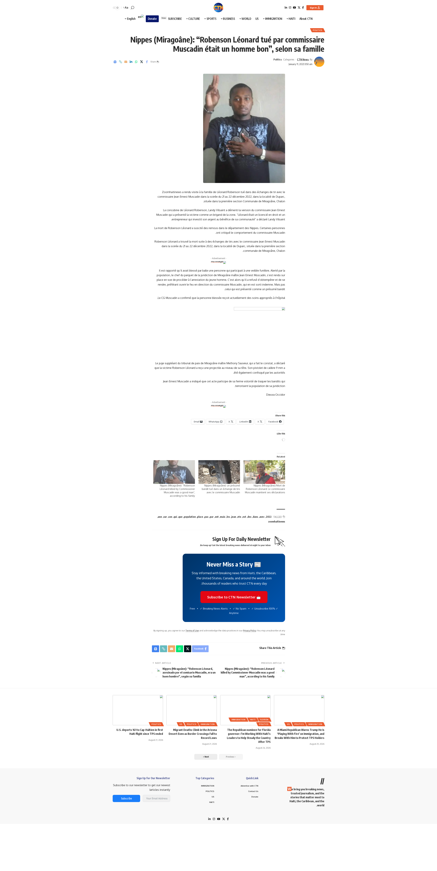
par (212, 516)
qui (175, 516)
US (288, 724)
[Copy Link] (120, 62)
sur (165, 516)
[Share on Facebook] (146, 62)
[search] (132, 8)
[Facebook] (303, 7)
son (170, 516)
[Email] (125, 62)
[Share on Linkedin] (131, 62)
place (200, 516)
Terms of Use (192, 630)
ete (239, 516)
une (160, 516)
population (190, 516)
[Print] (115, 62)
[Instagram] (290, 7)
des (249, 516)
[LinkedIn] (286, 7)
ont (217, 516)
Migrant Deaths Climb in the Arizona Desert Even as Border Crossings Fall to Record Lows (193, 733)
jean (233, 516)
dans (255, 516)
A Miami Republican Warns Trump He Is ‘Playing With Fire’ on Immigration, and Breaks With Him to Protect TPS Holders (299, 733)
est (244, 516)
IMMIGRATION (315, 724)
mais (222, 516)
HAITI (253, 720)
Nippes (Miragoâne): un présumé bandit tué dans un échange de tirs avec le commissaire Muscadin (221, 489)
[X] (299, 7)
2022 (269, 516)
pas (206, 516)
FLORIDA (264, 720)
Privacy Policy (249, 630)
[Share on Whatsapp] (136, 62)
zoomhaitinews (276, 521)
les (228, 516)
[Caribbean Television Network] (218, 8)
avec (262, 516)
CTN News (303, 59)
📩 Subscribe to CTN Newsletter (234, 597)
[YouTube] (294, 7)
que (180, 516)
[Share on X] (141, 62)
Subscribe (126, 798)
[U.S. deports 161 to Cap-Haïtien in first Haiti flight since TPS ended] (138, 710)
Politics (317, 30)
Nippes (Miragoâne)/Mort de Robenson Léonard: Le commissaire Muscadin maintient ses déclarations (265, 489)
